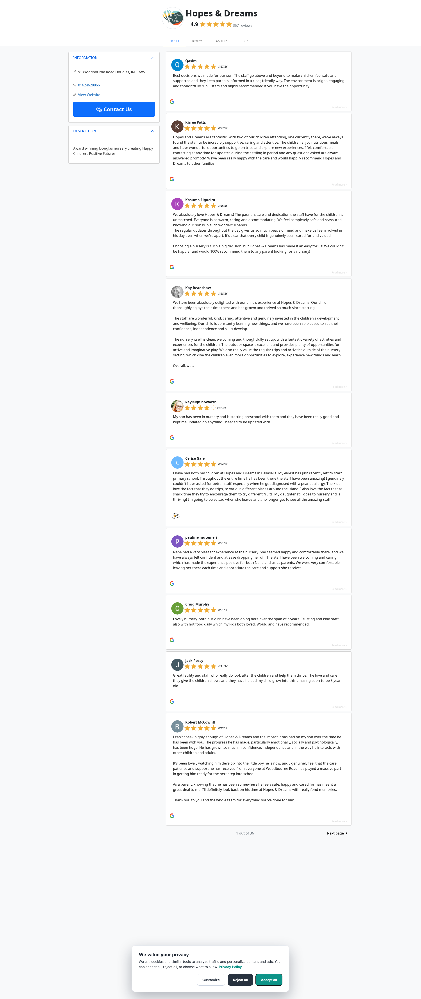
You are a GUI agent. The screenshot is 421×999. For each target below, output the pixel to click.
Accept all (269, 980)
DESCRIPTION (84, 131)
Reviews (197, 41)
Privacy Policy (230, 967)
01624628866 (89, 85)
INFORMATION (85, 57)
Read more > (339, 107)
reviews (242, 25)
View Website (89, 94)
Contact (246, 41)
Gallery (221, 41)
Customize (211, 980)
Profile (174, 41)
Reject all (240, 980)
